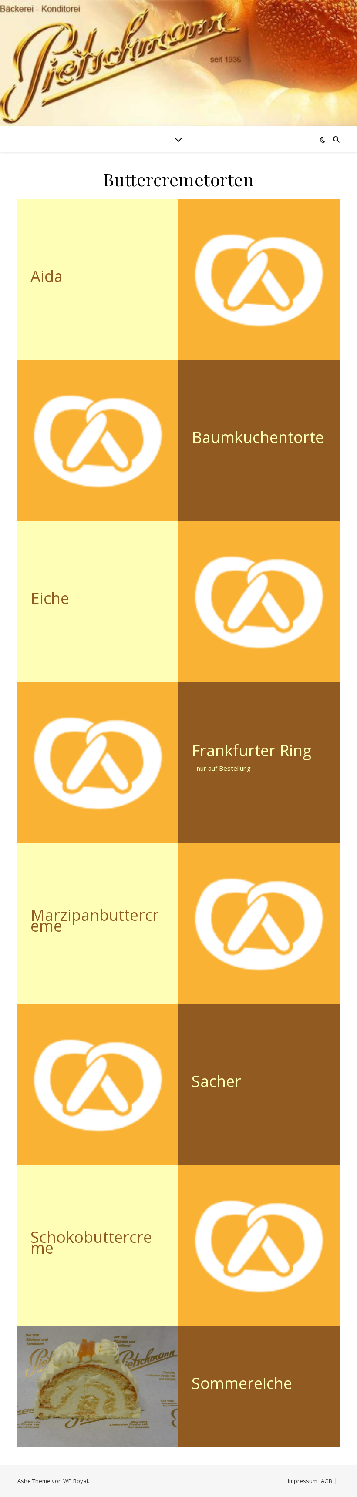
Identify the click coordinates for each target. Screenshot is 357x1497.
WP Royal (75, 1481)
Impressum (302, 1481)
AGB (326, 1481)
